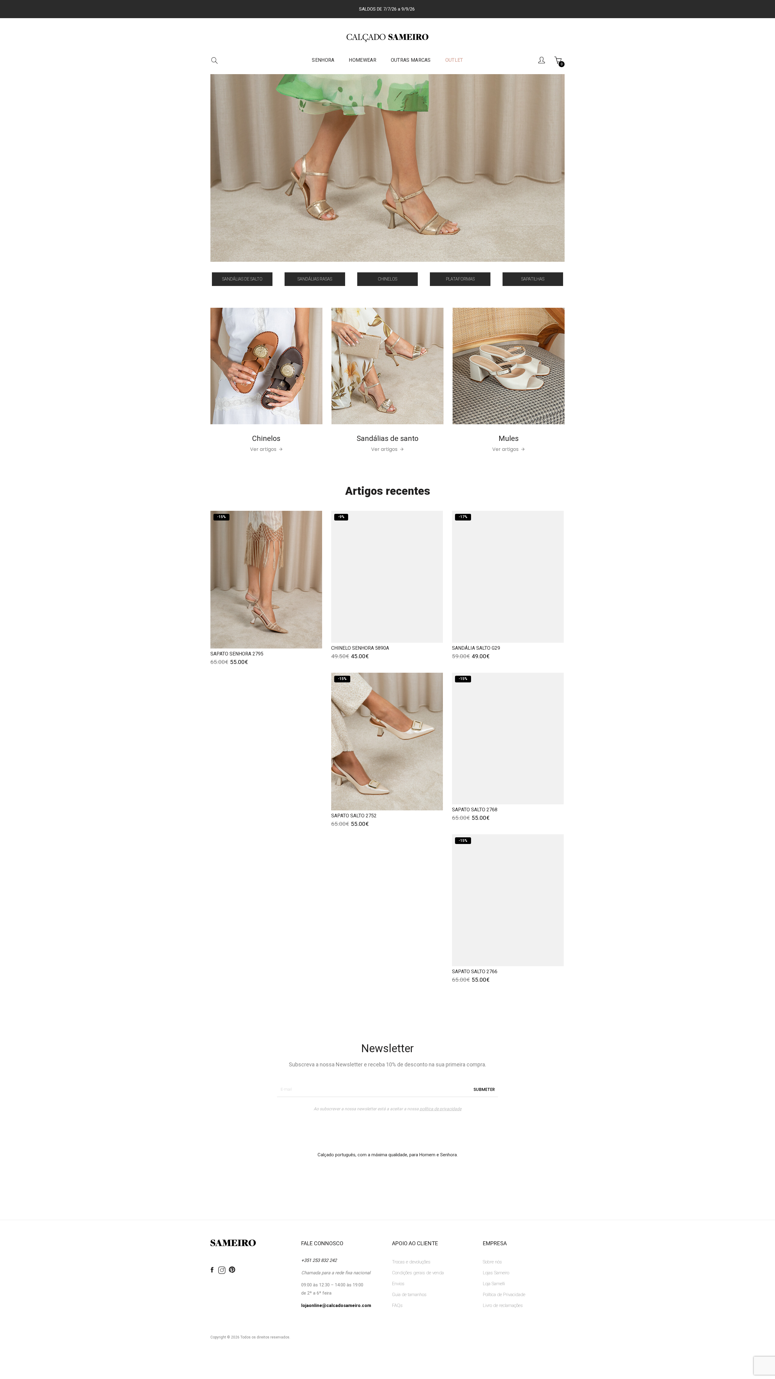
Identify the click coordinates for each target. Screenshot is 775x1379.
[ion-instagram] (222, 1271)
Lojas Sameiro (496, 1273)
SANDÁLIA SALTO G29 (476, 648)
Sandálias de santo (387, 438)
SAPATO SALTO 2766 (474, 971)
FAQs (397, 1305)
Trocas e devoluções (411, 1262)
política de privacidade (440, 1108)
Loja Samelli (494, 1283)
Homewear (362, 60)
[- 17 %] (508, 576)
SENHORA (323, 60)
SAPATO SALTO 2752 (354, 816)
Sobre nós (492, 1262)
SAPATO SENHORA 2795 (236, 654)
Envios (398, 1283)
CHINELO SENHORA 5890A (360, 648)
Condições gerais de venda (418, 1273)
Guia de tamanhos (409, 1294)
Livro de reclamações (503, 1305)
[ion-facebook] (211, 1270)
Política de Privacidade (504, 1294)
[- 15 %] (266, 579)
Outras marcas (411, 60)
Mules (509, 438)
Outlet (454, 60)
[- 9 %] (387, 576)
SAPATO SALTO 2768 (474, 810)
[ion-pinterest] (231, 1270)
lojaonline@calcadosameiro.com (336, 1305)
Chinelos (266, 438)
